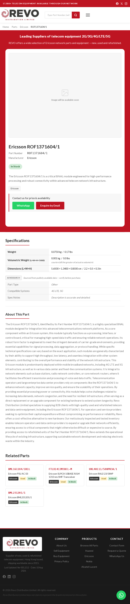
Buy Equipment (61, 556)
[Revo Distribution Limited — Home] (20, 14)
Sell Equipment (61, 550)
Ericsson (15, 188)
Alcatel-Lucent (89, 566)
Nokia (89, 561)
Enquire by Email (50, 205)
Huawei (89, 550)
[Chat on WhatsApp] (121, 595)
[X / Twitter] (121, 3)
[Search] (76, 15)
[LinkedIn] (9, 576)
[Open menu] (88, 15)
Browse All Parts (89, 545)
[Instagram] (126, 3)
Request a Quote (116, 550)
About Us (61, 545)
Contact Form (116, 545)
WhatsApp (23, 205)
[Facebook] (117, 3)
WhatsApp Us (116, 556)
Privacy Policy (61, 561)
